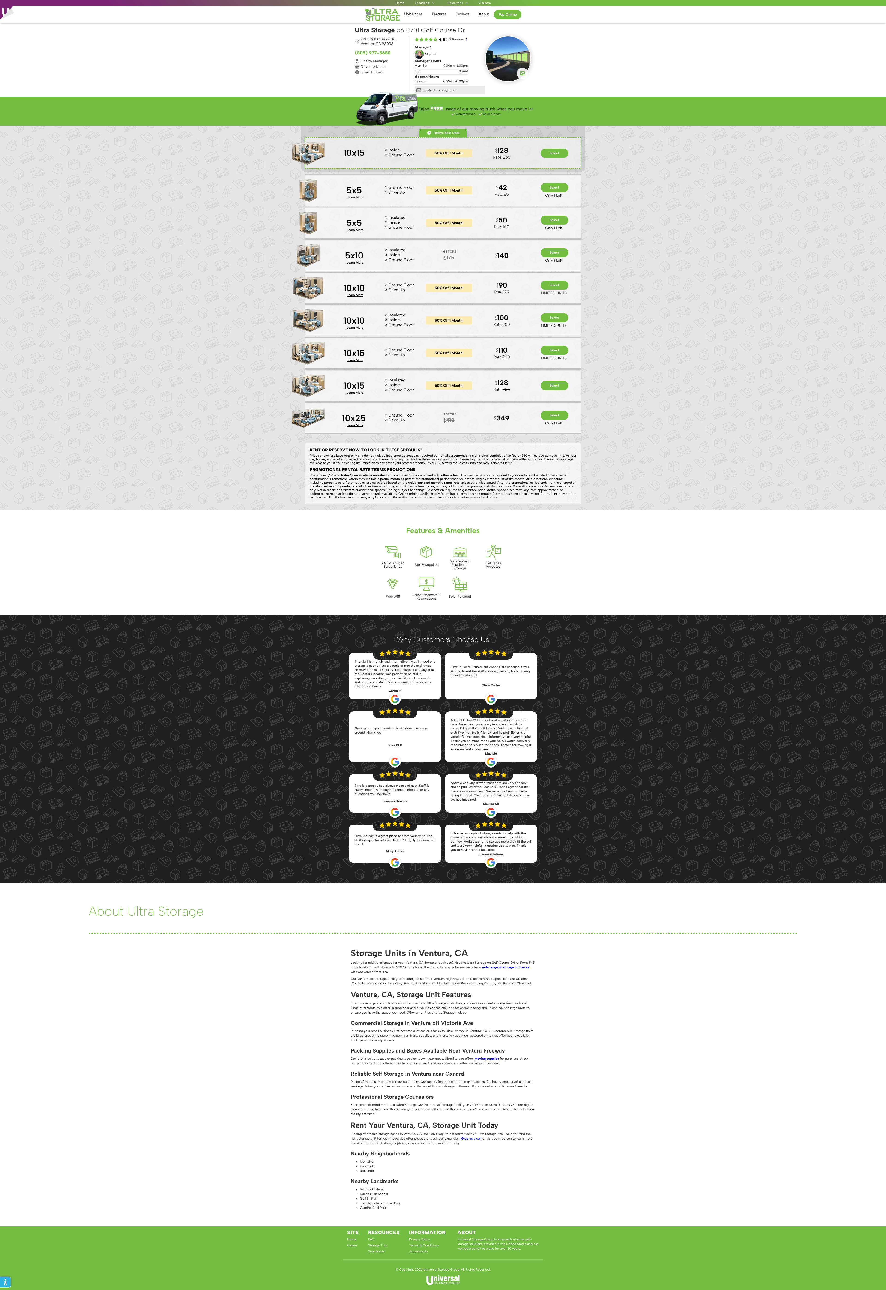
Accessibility (418, 1251)
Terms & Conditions (424, 1245)
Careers (485, 3)
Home (399, 3)
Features (439, 14)
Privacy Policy (419, 1239)
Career (352, 1245)
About (484, 14)
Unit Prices (413, 14)
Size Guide (376, 1251)
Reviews (463, 14)
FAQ (371, 1239)
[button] (425, 3)
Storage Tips (377, 1245)
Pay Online (508, 14)
